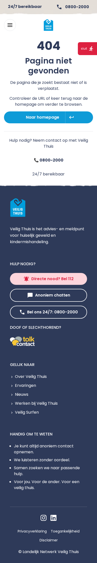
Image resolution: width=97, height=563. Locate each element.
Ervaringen (25, 385)
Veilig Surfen (27, 412)
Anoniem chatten (52, 295)
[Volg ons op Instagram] (44, 518)
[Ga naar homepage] (48, 25)
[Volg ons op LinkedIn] (53, 518)
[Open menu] (10, 25)
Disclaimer (49, 540)
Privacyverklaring (32, 531)
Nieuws (21, 394)
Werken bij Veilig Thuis (36, 403)
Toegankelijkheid (65, 531)
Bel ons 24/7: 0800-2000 (52, 312)
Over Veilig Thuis (31, 376)
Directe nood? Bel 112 (52, 279)
